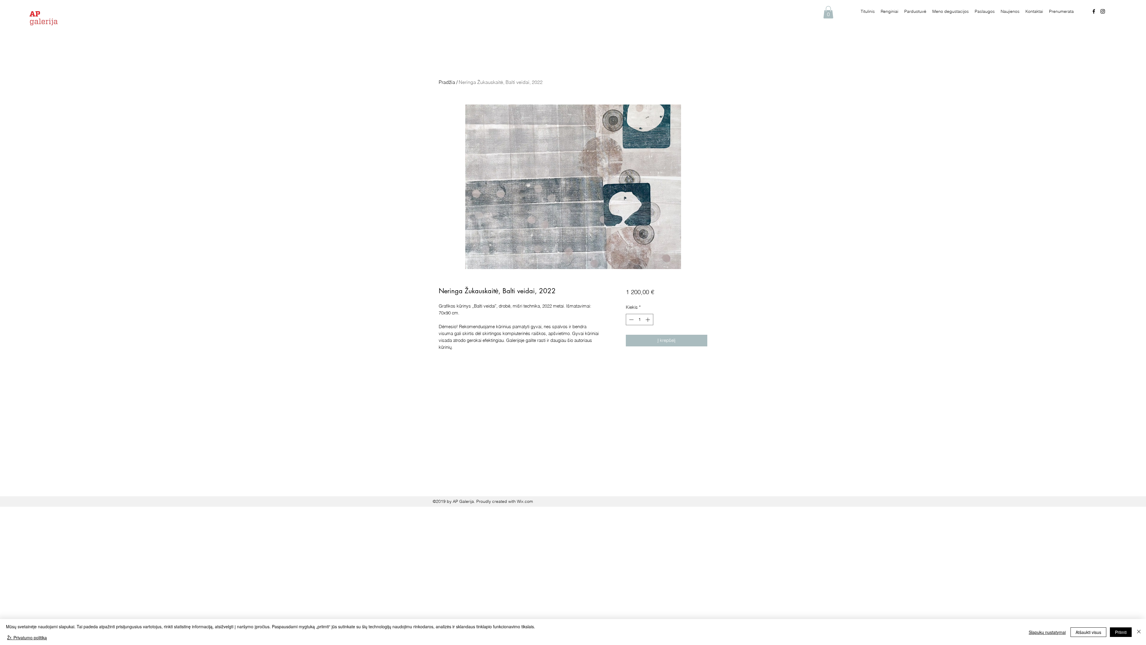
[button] (828, 12)
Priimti (1121, 632)
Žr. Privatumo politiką (27, 638)
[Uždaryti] (1138, 632)
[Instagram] (1103, 11)
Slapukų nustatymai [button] (1047, 632)
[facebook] (1094, 11)
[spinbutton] (639, 319)
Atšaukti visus (1088, 632)
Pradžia (447, 82)
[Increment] (648, 319)
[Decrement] (631, 319)
